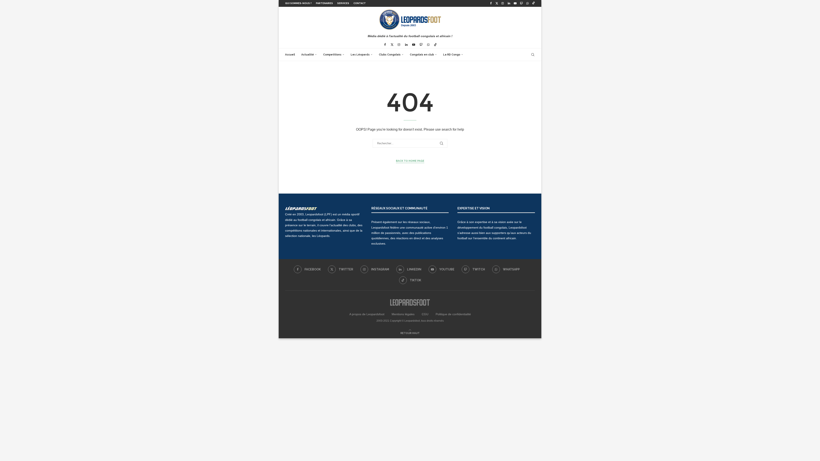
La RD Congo (451, 54)
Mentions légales (403, 314)
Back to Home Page (410, 160)
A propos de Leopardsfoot (366, 314)
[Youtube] (515, 3)
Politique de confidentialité (453, 314)
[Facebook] (491, 3)
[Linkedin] (509, 3)
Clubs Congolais (390, 54)
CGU (425, 314)
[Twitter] (496, 3)
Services (343, 3)
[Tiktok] (533, 3)
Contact (359, 3)
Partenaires (324, 3)
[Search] (533, 54)
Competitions (332, 54)
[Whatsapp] (527, 3)
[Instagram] (502, 3)
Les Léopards (360, 54)
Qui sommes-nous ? (298, 3)
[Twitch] (521, 3)
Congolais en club (422, 54)
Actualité (307, 54)
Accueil (290, 54)
